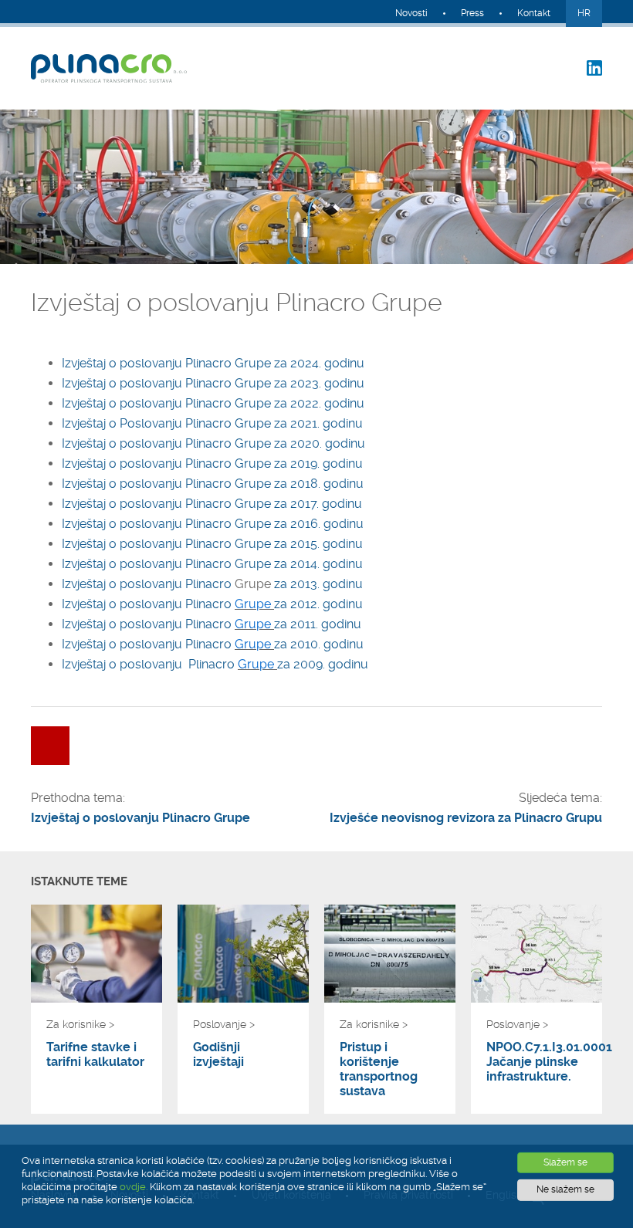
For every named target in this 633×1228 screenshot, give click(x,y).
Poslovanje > (224, 1024)
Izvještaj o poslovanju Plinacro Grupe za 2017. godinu (212, 503)
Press (472, 13)
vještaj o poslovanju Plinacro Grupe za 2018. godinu (217, 483)
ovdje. (133, 1186)
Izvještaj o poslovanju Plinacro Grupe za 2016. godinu (213, 523)
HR (584, 13)
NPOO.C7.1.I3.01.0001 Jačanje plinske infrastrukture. (536, 1062)
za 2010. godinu (319, 644)
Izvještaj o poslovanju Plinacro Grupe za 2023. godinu (213, 383)
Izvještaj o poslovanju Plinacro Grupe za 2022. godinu (213, 403)
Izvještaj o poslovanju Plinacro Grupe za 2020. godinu (213, 443)
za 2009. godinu (322, 664)
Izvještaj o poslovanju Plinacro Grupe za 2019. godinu (212, 463)
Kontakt (533, 13)
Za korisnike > (80, 1024)
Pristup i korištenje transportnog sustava (379, 1069)
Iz (66, 483)
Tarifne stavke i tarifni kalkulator (95, 1054)
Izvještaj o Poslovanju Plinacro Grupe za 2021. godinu (212, 423)
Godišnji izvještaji (218, 1054)
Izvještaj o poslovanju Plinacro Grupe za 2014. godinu (212, 563)
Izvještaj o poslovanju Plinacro (148, 584)
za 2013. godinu (318, 584)
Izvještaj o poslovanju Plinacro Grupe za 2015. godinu (212, 543)
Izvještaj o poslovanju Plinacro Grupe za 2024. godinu (213, 363)
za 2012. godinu (318, 604)
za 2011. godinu (317, 624)
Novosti (411, 13)
